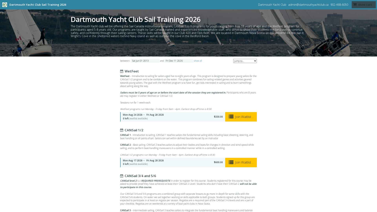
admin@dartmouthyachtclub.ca (308, 4)
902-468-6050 (339, 4)
